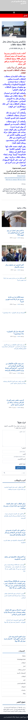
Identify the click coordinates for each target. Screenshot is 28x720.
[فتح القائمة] (14, 12)
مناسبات (23, 690)
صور (24, 680)
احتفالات (23, 662)
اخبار (24, 666)
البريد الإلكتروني (22, 459)
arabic (19, 237)
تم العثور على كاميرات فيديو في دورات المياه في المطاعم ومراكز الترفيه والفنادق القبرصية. (15, 532)
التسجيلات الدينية (21, 673)
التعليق (23, 448)
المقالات (23, 676)
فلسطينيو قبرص (21, 683)
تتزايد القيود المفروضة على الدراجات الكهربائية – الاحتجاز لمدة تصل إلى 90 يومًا (14, 639)
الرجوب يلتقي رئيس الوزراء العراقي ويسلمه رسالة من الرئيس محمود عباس (15, 402)
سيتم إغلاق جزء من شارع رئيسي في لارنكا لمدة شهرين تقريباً (15, 299)
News (23, 656)
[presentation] (14, 219)
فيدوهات (23, 686)
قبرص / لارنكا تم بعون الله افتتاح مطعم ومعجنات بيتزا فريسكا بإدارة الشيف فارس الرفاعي (14, 612)
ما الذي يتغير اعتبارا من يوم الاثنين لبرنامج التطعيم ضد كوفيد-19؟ (15, 233)
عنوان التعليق (22, 464)
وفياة (24, 693)
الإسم (24, 454)
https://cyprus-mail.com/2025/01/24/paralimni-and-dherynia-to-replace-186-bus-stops (15, 177)
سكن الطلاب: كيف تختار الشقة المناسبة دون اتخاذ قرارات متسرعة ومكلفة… (14, 506)
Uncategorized (21, 659)
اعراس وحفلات (21, 669)
